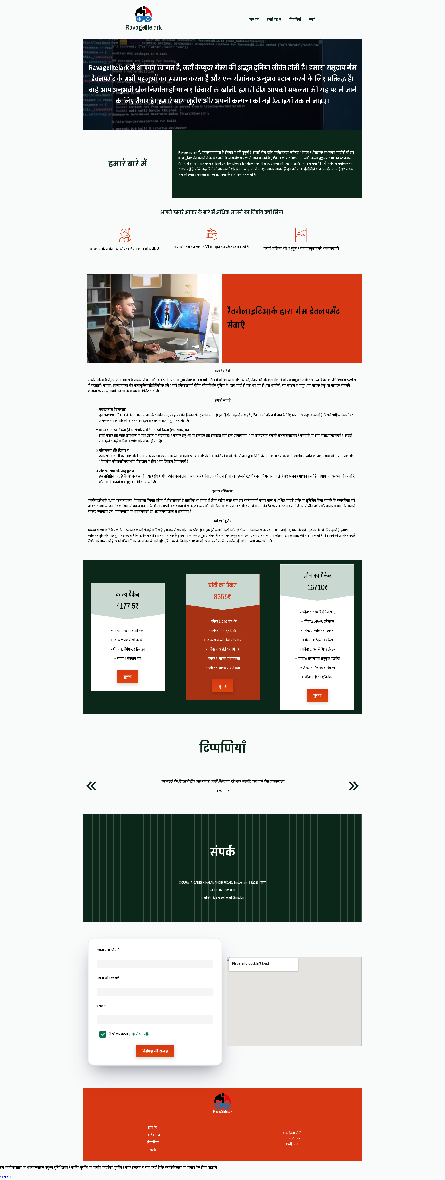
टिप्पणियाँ (295, 19)
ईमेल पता (102, 1005)
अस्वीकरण (292, 1144)
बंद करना (5, 1177)
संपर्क (312, 19)
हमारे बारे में (274, 19)
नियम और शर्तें (291, 1139)
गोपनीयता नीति (140, 1034)
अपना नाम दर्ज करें (108, 950)
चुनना (128, 676)
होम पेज (254, 19)
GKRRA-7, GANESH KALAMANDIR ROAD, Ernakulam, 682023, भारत (222, 882)
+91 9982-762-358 (222, 890)
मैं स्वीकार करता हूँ (129, 1034)
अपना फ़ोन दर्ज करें (108, 978)
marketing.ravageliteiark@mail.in (222, 897)
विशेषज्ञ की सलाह (155, 1051)
